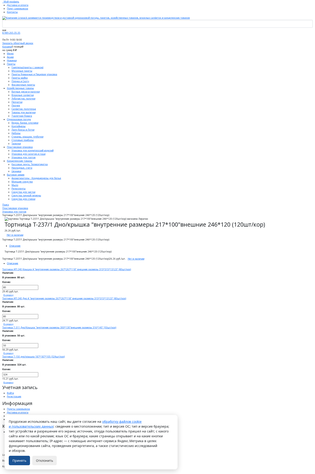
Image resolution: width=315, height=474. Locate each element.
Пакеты (11, 64)
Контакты (12, 12)
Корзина (7, 46)
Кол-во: (6, 282)
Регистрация (14, 396)
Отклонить (44, 460)
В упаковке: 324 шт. (14, 364)
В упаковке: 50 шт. (13, 335)
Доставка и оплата (17, 5)
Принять (19, 460)
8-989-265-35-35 (11, 32)
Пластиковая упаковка (20, 147)
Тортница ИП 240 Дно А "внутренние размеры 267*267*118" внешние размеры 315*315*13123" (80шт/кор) (64, 298)
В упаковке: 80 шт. (13, 277)
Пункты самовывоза (18, 409)
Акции (10, 57)
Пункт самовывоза (17, 8)
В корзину (8, 295)
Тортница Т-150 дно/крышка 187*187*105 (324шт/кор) (33, 356)
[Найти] (4, 30)
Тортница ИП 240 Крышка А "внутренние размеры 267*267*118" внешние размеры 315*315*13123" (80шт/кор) (66, 269)
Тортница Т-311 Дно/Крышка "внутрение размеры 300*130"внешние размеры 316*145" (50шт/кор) (59, 327)
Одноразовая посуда (19, 119)
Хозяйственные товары (20, 88)
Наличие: (8, 272)
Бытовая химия (15, 174)
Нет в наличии (15, 235)
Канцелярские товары (19, 160)
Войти (10, 393)
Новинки (12, 60)
